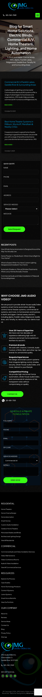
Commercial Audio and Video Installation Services (18, 552)
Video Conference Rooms (10, 560)
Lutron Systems (6, 594)
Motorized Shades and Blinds (11, 533)
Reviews (4, 617)
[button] (37, 15)
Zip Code (7, 447)
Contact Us (5, 625)
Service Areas (5, 621)
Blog (2, 629)
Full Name (7, 421)
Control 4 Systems (7, 590)
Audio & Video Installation (9, 563)
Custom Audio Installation (10, 525)
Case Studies (5, 583)
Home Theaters (6, 509)
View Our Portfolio (7, 602)
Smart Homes (6, 521)
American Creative (33, 693)
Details (6, 465)
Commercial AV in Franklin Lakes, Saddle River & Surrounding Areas (20, 83)
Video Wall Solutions (8, 556)
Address (7, 195)
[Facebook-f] (3, 676)
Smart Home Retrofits (8, 598)
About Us (4, 614)
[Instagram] (11, 676)
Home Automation (7, 517)
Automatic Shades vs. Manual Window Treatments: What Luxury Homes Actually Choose (19, 270)
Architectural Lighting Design (11, 536)
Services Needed (11, 205)
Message (7, 214)
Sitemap (4, 637)
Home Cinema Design (8, 513)
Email (6, 186)
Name (6, 168)
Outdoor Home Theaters (9, 529)
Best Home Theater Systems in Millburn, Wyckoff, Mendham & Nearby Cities (19, 124)
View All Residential (7, 540)
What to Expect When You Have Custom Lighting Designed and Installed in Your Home (18, 264)
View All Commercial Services (11, 567)
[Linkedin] (15, 676)
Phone (6, 177)
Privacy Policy (6, 633)
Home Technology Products (10, 587)
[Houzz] (7, 676)
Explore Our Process (8, 579)
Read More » (9, 105)
